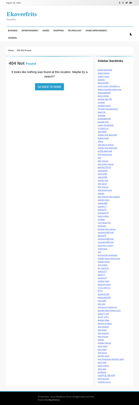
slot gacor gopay (106, 145)
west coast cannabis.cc (109, 86)
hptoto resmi (104, 262)
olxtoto (101, 193)
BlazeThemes (54, 400)
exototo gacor (104, 382)
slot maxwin (103, 333)
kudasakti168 (104, 93)
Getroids (102, 226)
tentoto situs (103, 320)
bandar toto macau (107, 229)
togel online (103, 96)
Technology (75, 30)
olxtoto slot (103, 180)
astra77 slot (103, 314)
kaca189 (102, 301)
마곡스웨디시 (104, 288)
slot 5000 (102, 132)
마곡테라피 (103, 128)
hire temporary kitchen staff (111, 359)
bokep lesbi (103, 138)
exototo (101, 102)
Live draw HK (104, 223)
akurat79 (102, 236)
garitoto (101, 80)
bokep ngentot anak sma (109, 89)
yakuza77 (102, 271)
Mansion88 (103, 83)
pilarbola (102, 372)
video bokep (104, 73)
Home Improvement (96, 30)
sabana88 (102, 203)
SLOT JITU (103, 317)
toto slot (101, 304)
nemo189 (102, 174)
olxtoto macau (104, 343)
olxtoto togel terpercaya (109, 258)
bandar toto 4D (105, 99)
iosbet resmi (103, 76)
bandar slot (103, 122)
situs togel (103, 346)
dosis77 (101, 275)
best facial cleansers (107, 255)
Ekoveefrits (22, 14)
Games (45, 30)
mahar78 (102, 210)
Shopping (58, 30)
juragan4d (103, 171)
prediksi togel (104, 106)
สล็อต (100, 141)
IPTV (100, 291)
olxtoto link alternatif (107, 135)
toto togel (102, 330)
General (12, 37)
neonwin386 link (106, 232)
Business (13, 30)
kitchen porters (105, 323)
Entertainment (30, 30)
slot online (103, 265)
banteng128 (103, 294)
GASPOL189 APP (106, 375)
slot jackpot (114, 197)
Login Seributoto (106, 125)
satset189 (102, 177)
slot (99, 158)
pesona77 (102, 278)
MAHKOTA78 (104, 167)
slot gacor (102, 184)
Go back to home (49, 87)
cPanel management (108, 109)
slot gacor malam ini (107, 307)
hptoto (101, 340)
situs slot (102, 362)
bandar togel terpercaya (109, 310)
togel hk (101, 112)
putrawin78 (103, 213)
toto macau (103, 161)
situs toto (102, 369)
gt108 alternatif (105, 70)
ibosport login (104, 284)
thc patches (103, 268)
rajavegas (102, 249)
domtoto (101, 115)
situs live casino (105, 245)
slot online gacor (106, 164)
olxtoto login (103, 200)
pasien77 (102, 206)
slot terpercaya (105, 154)
